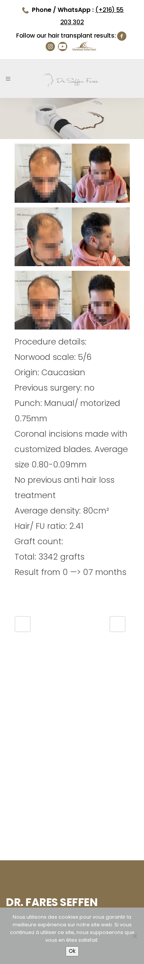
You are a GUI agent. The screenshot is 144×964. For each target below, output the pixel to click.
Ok (72, 951)
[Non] (134, 936)
